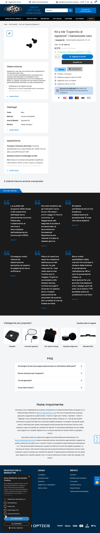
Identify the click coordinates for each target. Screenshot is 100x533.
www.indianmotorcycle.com (25, 440)
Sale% (91, 19)
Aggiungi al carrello (79, 57)
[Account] (91, 2)
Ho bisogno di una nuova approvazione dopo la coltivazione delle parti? (47, 366)
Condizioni (41, 475)
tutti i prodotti (13, 24)
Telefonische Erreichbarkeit (79, 491)
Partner (68, 19)
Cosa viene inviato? (26, 387)
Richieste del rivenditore (78, 478)
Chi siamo (80, 19)
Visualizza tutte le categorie (86, 323)
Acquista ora (77, 62)
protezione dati (43, 478)
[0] (95, 2)
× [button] (29, 476)
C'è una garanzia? (25, 380)
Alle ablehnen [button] (17, 524)
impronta (41, 481)
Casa (5, 24)
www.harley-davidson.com (46, 413)
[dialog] (16, 502)
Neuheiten (45, 19)
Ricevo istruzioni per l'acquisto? (31, 373)
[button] (16, 528)
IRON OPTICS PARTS (13, 19)
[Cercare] (70, 10)
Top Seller (57, 19)
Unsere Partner (75, 488)
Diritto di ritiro (42, 488)
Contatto (73, 475)
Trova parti (32, 19)
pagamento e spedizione (46, 485)
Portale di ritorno (75, 485)
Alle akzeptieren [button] (16, 518)
